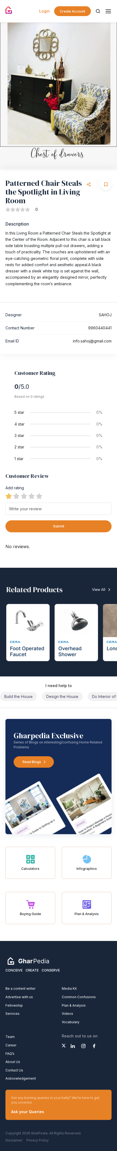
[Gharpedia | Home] (8, 10)
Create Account (72, 11)
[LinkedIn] (72, 1046)
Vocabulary (70, 1022)
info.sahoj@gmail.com (92, 341)
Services (12, 1014)
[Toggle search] (98, 11)
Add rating (14, 487)
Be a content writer (20, 988)
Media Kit (69, 988)
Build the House (18, 696)
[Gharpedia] (28, 961)
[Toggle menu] (108, 11)
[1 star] (8, 496)
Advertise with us (19, 997)
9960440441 (100, 328)
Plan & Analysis (74, 1005)
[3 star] (24, 496)
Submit (58, 526)
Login (44, 11)
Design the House (62, 696)
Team (10, 1037)
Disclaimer (13, 1140)
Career (10, 1045)
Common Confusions (79, 997)
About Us (12, 1062)
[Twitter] (64, 1045)
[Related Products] (58, 622)
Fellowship (14, 1005)
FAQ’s (9, 1054)
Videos (67, 1014)
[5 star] (39, 496)
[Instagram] (83, 1046)
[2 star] (16, 496)
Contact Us (14, 1070)
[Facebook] (94, 1046)
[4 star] (31, 496)
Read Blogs (32, 762)
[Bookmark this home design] (106, 184)
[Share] (88, 184)
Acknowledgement (20, 1078)
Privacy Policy (37, 1140)
